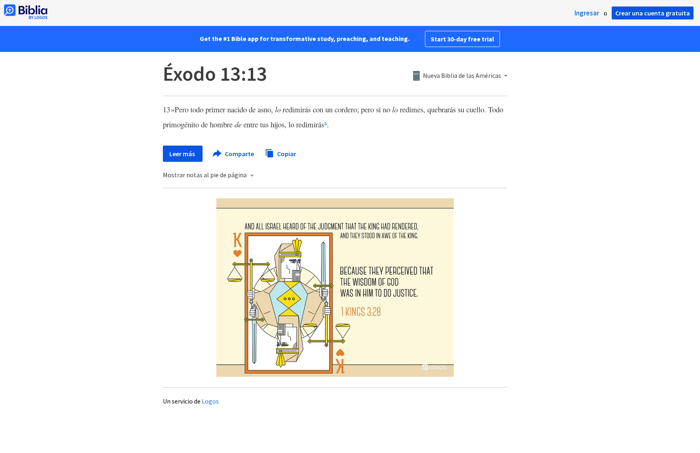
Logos (210, 401)
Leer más (182, 154)
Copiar (286, 153)
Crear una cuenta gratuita (652, 13)
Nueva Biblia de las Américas (462, 75)
